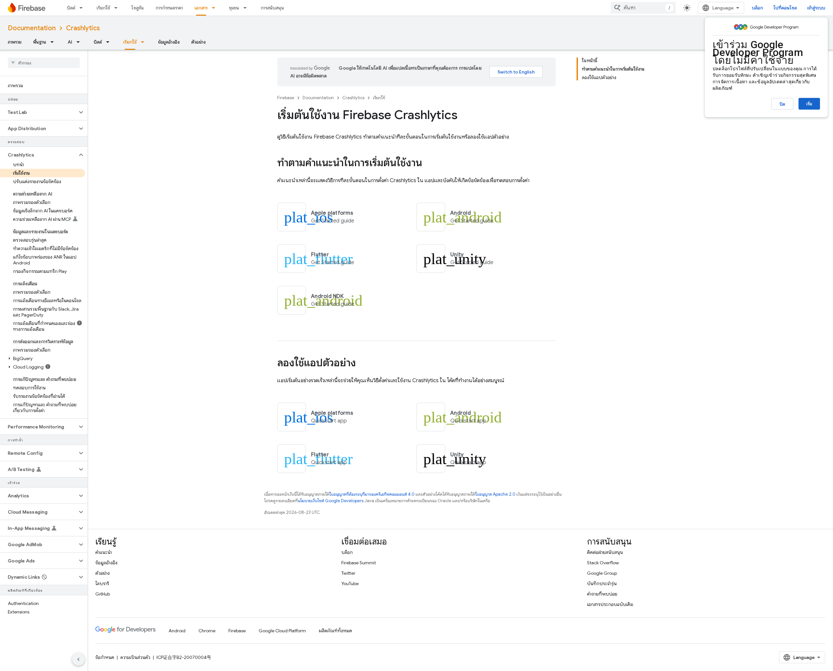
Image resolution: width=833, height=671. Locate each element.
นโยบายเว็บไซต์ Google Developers (330, 500)
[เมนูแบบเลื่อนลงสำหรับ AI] (80, 42)
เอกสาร (201, 8)
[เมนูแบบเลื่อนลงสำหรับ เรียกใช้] (118, 8)
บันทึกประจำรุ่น (602, 583)
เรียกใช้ (103, 8)
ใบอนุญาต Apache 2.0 (495, 494)
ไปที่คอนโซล (785, 8)
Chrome (206, 631)
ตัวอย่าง (198, 42)
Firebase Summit (358, 563)
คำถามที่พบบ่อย (602, 594)
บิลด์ (71, 8)
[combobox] (643, 8)
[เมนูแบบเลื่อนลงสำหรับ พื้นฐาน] (54, 42)
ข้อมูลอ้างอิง (169, 42)
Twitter (348, 573)
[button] (38, 112)
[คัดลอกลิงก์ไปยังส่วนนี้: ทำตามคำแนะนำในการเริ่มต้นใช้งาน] (428, 164)
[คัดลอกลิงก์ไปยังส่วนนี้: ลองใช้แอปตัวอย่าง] (362, 364)
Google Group (602, 573)
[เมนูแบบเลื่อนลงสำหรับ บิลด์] (83, 8)
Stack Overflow (603, 563)
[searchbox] (44, 63)
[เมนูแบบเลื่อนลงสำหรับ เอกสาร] (215, 8)
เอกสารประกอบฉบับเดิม (610, 604)
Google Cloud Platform (282, 631)
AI (70, 42)
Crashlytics (83, 28)
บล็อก (757, 8)
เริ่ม (809, 104)
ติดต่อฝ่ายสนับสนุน (605, 552)
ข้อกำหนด (104, 657)
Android (177, 631)
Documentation (32, 28)
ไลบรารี (102, 583)
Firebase (285, 98)
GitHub (102, 594)
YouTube (350, 583)
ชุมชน (234, 8)
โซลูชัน (137, 8)
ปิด (782, 104)
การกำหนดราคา (169, 8)
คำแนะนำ (103, 552)
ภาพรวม (14, 42)
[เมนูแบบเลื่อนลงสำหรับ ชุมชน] (247, 8)
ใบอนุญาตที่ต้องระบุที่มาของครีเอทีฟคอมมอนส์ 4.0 (372, 494)
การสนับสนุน (272, 8)
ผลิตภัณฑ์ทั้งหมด (335, 631)
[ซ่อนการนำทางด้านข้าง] (78, 659)
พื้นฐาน (39, 42)
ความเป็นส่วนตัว (135, 657)
